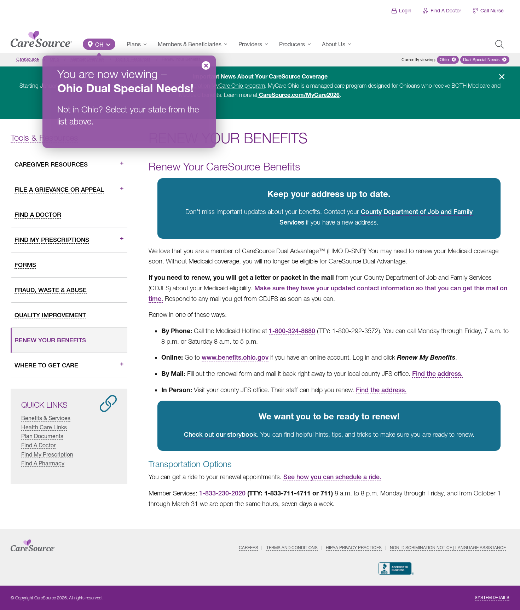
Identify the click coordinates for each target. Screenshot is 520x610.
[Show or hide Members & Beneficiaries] (228, 44)
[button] (99, 44)
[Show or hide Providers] (268, 44)
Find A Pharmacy (42, 463)
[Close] (205, 65)
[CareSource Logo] (41, 37)
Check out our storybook (220, 434)
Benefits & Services (45, 417)
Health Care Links (44, 427)
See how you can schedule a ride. (332, 477)
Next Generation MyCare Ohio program (218, 85)
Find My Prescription (47, 454)
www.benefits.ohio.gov (235, 357)
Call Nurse (492, 10)
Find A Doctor (446, 10)
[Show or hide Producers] (311, 44)
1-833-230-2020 (222, 493)
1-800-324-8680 (292, 331)
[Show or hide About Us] (352, 44)
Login (405, 10)
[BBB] (396, 568)
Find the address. (437, 373)
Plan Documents (42, 435)
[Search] (499, 44)
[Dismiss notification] (501, 76)
